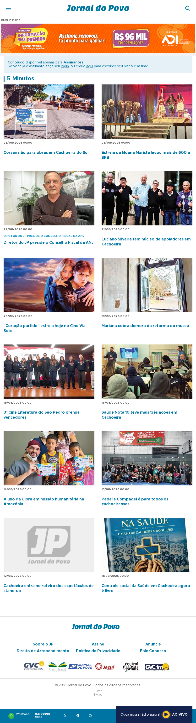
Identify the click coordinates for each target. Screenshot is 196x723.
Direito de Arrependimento (43, 651)
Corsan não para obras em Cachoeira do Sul (46, 153)
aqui (89, 66)
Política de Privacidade (98, 651)
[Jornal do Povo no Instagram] (91, 716)
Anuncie (153, 644)
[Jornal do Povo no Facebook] (79, 716)
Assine (98, 644)
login (65, 66)
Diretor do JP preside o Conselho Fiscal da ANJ (48, 242)
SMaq (98, 694)
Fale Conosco (153, 651)
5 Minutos (20, 79)
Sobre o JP (43, 644)
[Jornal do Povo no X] (66, 716)
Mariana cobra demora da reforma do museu (145, 326)
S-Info (98, 691)
